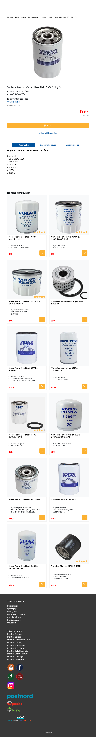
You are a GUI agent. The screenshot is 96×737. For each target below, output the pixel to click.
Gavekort (11, 622)
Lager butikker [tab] (72, 145)
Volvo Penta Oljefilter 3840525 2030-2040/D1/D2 (65, 238)
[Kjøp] (42, 253)
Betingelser (12, 611)
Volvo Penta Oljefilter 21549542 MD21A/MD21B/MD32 (66, 436)
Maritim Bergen (14, 637)
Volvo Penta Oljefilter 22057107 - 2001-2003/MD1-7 (24, 302)
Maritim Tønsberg (15, 659)
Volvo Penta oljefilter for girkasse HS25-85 (67, 302)
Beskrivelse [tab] (23, 145)
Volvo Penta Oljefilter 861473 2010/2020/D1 (22, 436)
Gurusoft (48, 732)
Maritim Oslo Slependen (18, 651)
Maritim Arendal (14, 634)
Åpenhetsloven (14, 617)
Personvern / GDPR (16, 614)
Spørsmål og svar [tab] (48, 145)
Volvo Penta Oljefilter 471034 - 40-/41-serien (23, 238)
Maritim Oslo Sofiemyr (17, 653)
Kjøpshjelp (12, 608)
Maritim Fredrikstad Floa (18, 639)
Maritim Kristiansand (16, 645)
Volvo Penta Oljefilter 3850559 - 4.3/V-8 (24, 369)
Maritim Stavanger (15, 656)
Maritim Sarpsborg (15, 648)
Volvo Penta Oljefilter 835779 (65, 499)
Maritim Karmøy (14, 642)
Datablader (12, 606)
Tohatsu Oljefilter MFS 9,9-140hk (66, 566)
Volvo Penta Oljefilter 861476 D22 (24, 499)
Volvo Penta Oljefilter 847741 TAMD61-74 (64, 369)
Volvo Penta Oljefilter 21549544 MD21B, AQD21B (24, 567)
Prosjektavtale (14, 620)
